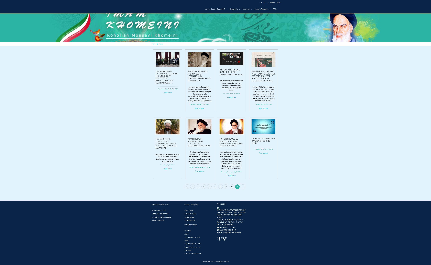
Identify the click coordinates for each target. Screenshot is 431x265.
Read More (167, 93)
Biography (234, 9)
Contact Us (221, 204)
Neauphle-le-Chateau (192, 247)
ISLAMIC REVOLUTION (159, 210)
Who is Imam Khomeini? (215, 9)
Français (278, 2)
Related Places (190, 225)
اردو (264, 2)
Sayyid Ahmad (190, 217)
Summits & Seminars (160, 204)
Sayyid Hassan (190, 220)
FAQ (274, 9)
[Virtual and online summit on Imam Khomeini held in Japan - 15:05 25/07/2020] (231, 58)
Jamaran (188, 250)
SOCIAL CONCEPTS (158, 220)
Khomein (188, 231)
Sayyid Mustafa (190, 214)
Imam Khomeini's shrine (193, 254)
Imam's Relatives (261, 9)
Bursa (187, 240)
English (272, 2)
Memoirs (246, 9)
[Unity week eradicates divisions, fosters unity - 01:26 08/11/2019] (263, 126)
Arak (186, 234)
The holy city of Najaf (193, 244)
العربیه (267, 2)
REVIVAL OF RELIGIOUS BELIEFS (162, 217)
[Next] (243, 186)
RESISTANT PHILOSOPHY (160, 214)
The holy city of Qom (192, 237)
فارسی (260, 2)
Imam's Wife (189, 210)
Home (153, 44)
